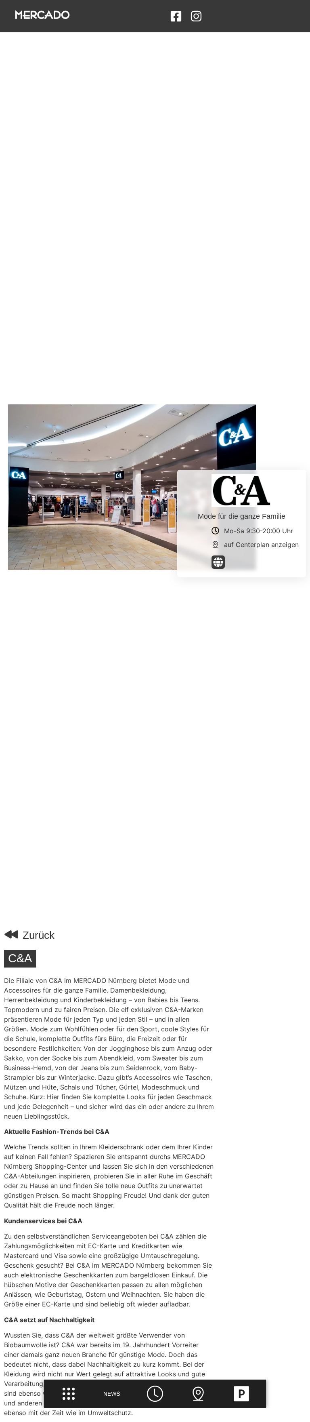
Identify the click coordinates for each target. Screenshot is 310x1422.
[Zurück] (11, 934)
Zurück (38, 935)
